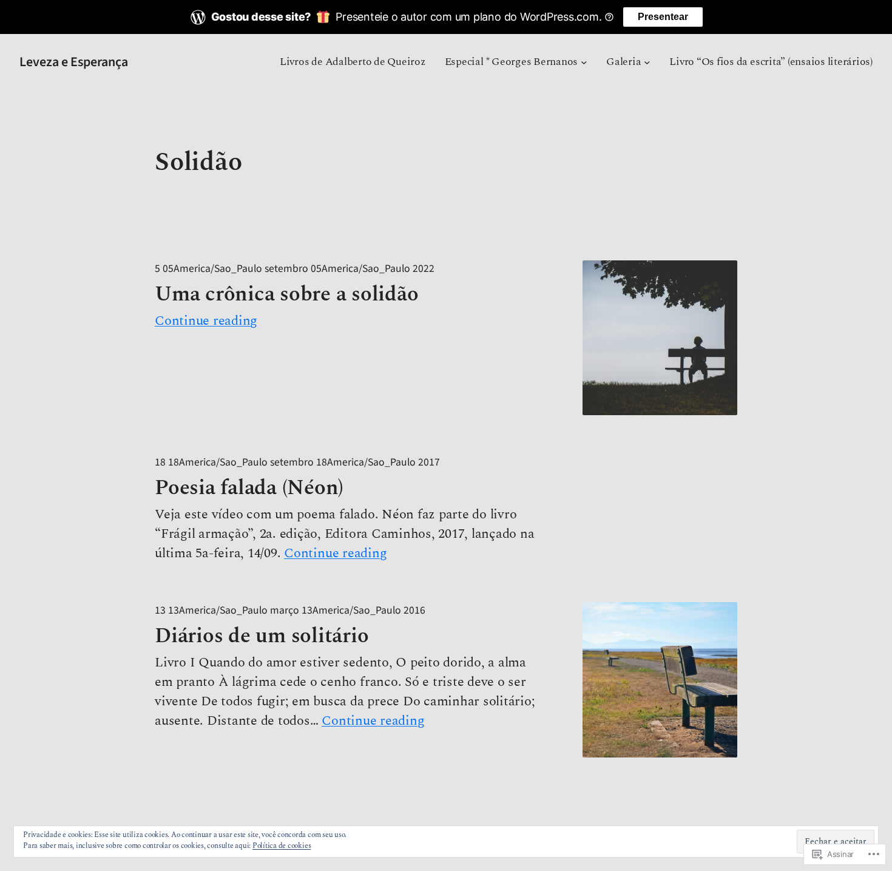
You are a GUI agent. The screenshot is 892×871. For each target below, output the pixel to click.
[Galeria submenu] (647, 62)
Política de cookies (281, 846)
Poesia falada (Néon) (249, 488)
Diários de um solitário (261, 636)
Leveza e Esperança (73, 62)
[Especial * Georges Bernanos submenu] (584, 62)
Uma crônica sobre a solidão (286, 294)
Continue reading (206, 321)
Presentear (663, 17)
